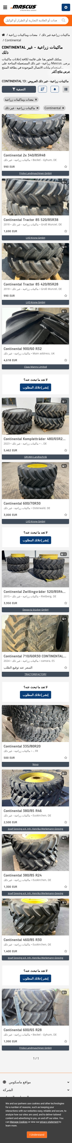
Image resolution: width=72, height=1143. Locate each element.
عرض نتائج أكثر (61, 71)
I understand (37, 1134)
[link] (35, 132)
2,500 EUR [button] (10, 822)
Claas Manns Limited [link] (35, 366)
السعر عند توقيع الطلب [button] (18, 667)
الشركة (8, 1090)
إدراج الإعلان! (66, 7)
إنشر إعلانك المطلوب (35, 387)
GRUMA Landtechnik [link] (35, 457)
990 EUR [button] (9, 166)
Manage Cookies (19, 1122)
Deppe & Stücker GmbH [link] (36, 609)
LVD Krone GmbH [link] (35, 237)
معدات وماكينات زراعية (23, 35)
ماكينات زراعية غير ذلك (55, 35)
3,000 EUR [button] (10, 515)
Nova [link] (35, 764)
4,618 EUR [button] (10, 360)
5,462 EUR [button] (10, 450)
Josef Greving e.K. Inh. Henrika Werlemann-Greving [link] (35, 828)
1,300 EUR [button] (10, 887)
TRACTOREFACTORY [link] (35, 674)
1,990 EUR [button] (10, 1041)
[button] (19, 89)
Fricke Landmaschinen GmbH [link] (35, 173)
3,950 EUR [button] (10, 603)
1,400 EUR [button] (10, 951)
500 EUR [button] (9, 758)
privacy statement (49, 1122)
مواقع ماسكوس (20, 1082)
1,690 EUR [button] (10, 231)
